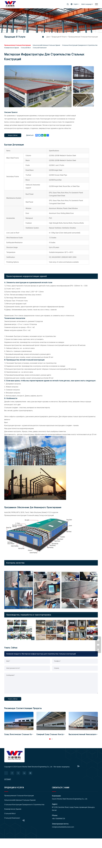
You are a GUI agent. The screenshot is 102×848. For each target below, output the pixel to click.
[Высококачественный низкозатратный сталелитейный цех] (83, 721)
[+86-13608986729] (98, 640)
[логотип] (10, 4)
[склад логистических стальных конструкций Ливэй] (18, 721)
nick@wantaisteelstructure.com (63, 827)
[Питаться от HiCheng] (6, 773)
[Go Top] (98, 649)
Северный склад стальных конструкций (52, 734)
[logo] (14, 755)
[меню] (96, 4)
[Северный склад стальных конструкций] (51, 721)
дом (48, 37)
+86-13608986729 (58, 819)
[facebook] (12, 773)
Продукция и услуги (59, 37)
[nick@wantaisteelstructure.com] (98, 645)
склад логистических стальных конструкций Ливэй (24, 734)
